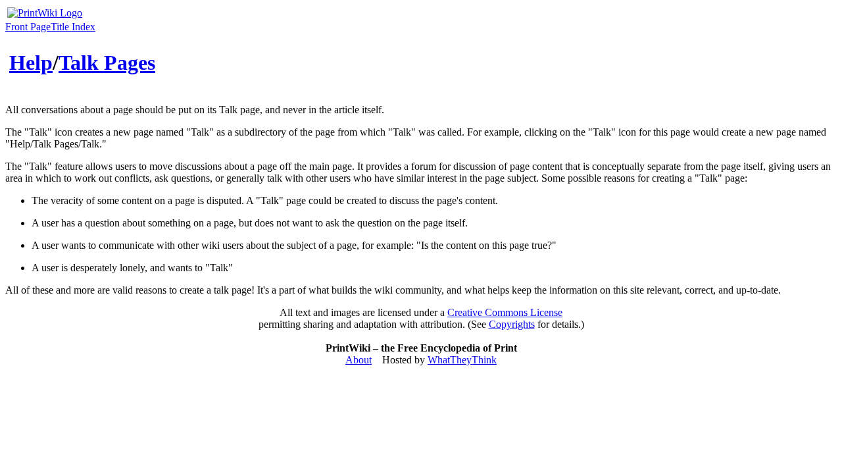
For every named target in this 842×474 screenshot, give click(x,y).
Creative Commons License (504, 312)
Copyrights (512, 324)
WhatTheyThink (462, 359)
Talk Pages (107, 62)
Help (31, 62)
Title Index (73, 26)
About (358, 359)
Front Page (28, 26)
